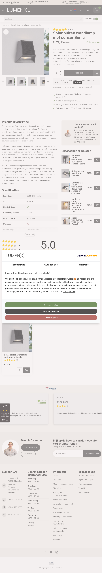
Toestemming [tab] (18, 265)
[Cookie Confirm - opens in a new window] (87, 255)
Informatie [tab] (83, 265)
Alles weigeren (51, 318)
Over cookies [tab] (51, 265)
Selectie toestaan (51, 311)
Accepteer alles (51, 305)
